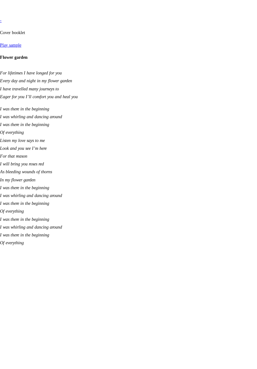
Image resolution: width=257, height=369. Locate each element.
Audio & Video (13, 8)
